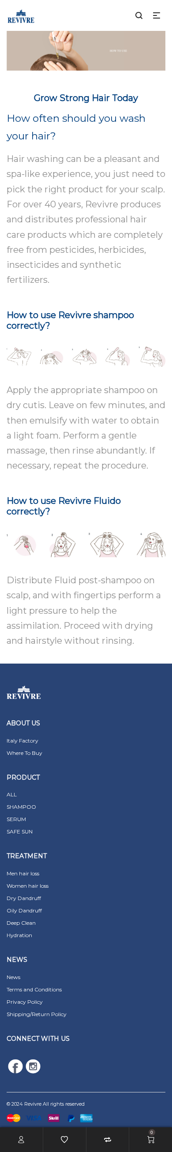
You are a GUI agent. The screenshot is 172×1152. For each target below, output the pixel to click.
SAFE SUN (20, 831)
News (13, 977)
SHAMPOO (21, 806)
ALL (12, 794)
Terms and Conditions (34, 989)
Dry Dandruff (24, 898)
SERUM (16, 819)
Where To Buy (24, 753)
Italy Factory (22, 740)
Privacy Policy (25, 1001)
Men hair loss (23, 873)
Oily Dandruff (24, 910)
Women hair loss (28, 885)
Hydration (19, 935)
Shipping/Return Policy (37, 1014)
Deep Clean (21, 922)
